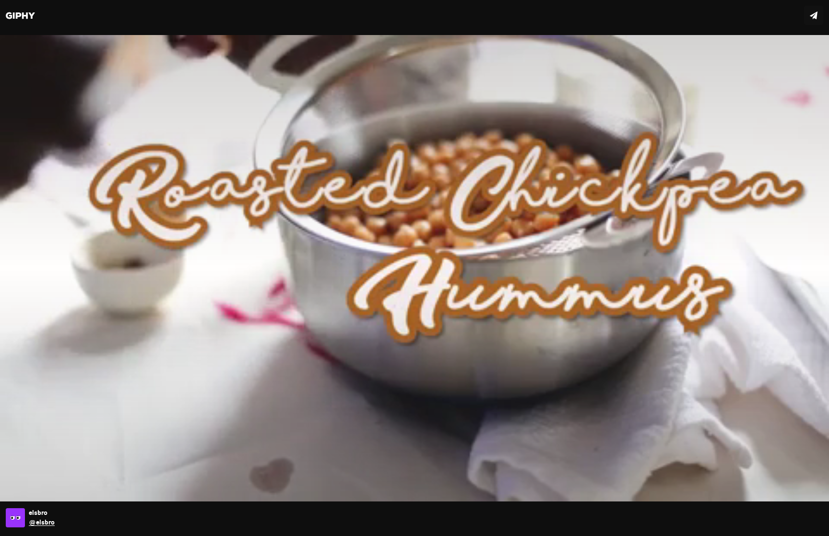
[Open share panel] (813, 15)
